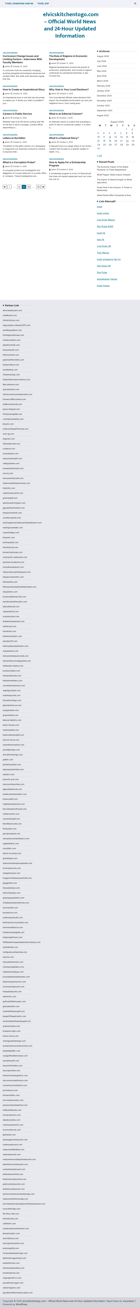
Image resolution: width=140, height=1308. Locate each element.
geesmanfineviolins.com (13, 360)
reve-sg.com (8, 434)
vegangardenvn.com (12, 1278)
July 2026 (101, 61)
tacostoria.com (9, 631)
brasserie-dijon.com (11, 1031)
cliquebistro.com (10, 592)
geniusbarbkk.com (11, 1006)
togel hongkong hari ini (19, 3)
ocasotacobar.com (11, 616)
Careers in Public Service (17, 113)
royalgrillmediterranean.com (15, 1055)
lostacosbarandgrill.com (13, 735)
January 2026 (103, 91)
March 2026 (102, 81)
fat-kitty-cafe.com (11, 1213)
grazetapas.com (10, 858)
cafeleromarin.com (11, 814)
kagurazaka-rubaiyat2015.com (16, 325)
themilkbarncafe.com (12, 824)
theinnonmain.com (11, 355)
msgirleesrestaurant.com (14, 804)
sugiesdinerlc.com (11, 843)
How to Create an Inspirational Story (24, 89)
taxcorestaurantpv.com (13, 1100)
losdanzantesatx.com (12, 636)
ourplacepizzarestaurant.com (16, 1228)
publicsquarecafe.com (13, 917)
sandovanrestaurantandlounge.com (18, 1194)
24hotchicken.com (11, 320)
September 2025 (104, 110)
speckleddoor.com (11, 389)
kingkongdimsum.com (12, 937)
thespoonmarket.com (12, 513)
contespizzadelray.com (13, 419)
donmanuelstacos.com (13, 927)
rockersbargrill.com (11, 819)
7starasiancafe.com (11, 443)
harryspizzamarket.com (13, 1243)
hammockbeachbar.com (13, 784)
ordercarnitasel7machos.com (15, 429)
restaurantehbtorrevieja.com (15, 1199)
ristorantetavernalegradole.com (17, 661)
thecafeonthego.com (12, 700)
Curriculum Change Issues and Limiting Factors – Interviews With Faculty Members (22, 59)
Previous (5, 187)
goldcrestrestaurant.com (14, 1184)
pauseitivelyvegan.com (13, 1283)
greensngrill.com (10, 498)
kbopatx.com (9, 537)
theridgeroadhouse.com (13, 335)
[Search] (135, 4)
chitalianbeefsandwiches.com (16, 902)
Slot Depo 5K (104, 265)
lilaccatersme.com (11, 384)
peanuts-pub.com (11, 779)
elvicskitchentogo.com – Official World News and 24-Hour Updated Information (71, 25)
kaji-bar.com (8, 957)
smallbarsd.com (10, 315)
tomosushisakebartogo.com (15, 1253)
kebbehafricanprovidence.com (16, 379)
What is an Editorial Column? (66, 113)
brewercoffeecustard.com (14, 399)
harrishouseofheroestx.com (15, 601)
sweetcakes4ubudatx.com (15, 794)
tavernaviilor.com (10, 907)
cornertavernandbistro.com (15, 1085)
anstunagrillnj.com (11, 1248)
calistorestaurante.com (13, 493)
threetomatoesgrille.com (13, 932)
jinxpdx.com (8, 424)
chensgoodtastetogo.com (14, 1041)
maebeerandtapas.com (13, 972)
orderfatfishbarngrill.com (14, 1011)
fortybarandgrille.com (12, 414)
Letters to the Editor (14, 138)
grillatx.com (8, 759)
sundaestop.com (10, 369)
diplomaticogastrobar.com (14, 1258)
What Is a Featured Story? (64, 138)
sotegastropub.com (11, 873)
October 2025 (103, 105)
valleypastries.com (11, 463)
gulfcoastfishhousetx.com (14, 1001)
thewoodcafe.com (11, 350)
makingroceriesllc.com (13, 527)
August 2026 (103, 56)
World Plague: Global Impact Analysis (113, 174)
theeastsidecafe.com (12, 991)
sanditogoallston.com (12, 330)
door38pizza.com (11, 1238)
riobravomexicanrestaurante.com (17, 394)
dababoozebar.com (11, 1120)
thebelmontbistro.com (12, 680)
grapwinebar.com (10, 715)
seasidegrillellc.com (11, 1051)
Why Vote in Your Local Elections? (69, 89)
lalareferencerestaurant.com (15, 1164)
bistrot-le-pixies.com (12, 853)
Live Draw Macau (106, 219)
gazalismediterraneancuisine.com (18, 1292)
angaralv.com (9, 439)
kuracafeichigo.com (11, 1209)
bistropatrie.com (10, 582)
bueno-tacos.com (10, 1036)
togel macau (103, 285)
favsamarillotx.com (11, 1095)
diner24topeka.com (11, 893)
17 (98, 140)
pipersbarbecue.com (12, 705)
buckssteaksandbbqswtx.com (16, 977)
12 (110, 137)
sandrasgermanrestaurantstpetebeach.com (22, 522)
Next (43, 187)
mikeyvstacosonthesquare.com (17, 572)
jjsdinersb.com (9, 1134)
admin (7, 66)
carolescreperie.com (12, 517)
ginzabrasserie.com (11, 833)
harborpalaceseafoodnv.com (15, 646)
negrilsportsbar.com (12, 690)
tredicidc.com (9, 488)
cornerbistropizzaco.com (14, 685)
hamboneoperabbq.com (13, 1268)
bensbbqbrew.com (11, 1273)
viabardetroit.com (11, 611)
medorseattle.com (11, 730)
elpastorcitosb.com (11, 345)
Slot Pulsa (102, 272)
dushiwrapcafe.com (11, 695)
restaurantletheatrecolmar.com (16, 483)
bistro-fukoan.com (11, 725)
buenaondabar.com (11, 670)
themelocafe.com (10, 1218)
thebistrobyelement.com (13, 621)
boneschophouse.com (12, 552)
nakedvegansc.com (11, 1287)
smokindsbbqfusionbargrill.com (17, 1021)
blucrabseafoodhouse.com (15, 809)
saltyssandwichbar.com (13, 769)
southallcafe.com (10, 947)
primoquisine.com (10, 542)
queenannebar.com (11, 1026)
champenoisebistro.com (13, 967)
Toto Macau (103, 252)
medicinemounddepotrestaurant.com (19, 1159)
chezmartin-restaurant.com (15, 557)
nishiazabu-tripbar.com (13, 666)
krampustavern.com (12, 1115)
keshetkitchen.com (11, 1263)
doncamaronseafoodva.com (15, 1080)
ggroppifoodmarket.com (14, 508)
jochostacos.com (10, 1090)
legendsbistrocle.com (12, 789)
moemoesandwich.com (13, 1125)
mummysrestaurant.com (13, 986)
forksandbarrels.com (12, 675)
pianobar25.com (10, 641)
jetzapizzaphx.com (11, 1233)
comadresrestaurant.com (14, 1169)
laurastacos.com (10, 912)
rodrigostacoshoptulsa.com (15, 952)
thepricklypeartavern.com (14, 981)
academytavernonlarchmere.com (17, 1046)
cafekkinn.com (9, 1223)
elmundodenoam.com (12, 310)
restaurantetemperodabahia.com (17, 863)
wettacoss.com (9, 626)
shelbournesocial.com (12, 404)
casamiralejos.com (11, 532)
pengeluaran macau (107, 279)
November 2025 (104, 100)
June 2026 (102, 66)
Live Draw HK (104, 246)
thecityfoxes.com (10, 547)
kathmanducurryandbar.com (15, 922)
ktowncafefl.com (10, 799)
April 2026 (102, 76)
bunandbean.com (10, 453)
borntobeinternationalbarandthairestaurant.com (24, 1204)
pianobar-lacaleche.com (13, 562)
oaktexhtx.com (9, 996)
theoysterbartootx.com (13, 962)
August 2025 (103, 115)
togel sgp (43, 3)
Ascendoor (128, 1301)
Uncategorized (10, 53)
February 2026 (103, 86)
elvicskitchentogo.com (13, 754)
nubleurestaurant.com (12, 1144)
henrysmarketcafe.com (13, 478)
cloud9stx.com (9, 848)
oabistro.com (8, 774)
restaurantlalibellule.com (13, 1149)
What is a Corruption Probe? (19, 162)
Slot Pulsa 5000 (105, 226)
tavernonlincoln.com (12, 1130)
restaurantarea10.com (12, 458)
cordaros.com (9, 448)
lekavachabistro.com (12, 720)
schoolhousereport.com (13, 567)
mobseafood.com (10, 651)
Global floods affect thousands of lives (114, 195)
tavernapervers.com (12, 868)
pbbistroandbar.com (12, 764)
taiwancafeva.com (11, 364)
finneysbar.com (9, 828)
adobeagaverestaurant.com (15, 1139)
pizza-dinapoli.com (11, 409)
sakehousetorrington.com (14, 503)
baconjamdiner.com (11, 1070)
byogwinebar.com (11, 710)
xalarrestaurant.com (12, 1154)
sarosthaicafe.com (11, 1060)
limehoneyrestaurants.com (14, 1179)
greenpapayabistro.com (13, 898)
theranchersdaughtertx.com (15, 1075)
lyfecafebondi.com (11, 606)
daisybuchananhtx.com (13, 577)
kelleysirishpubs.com (12, 1110)
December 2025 (104, 95)
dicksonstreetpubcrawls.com (16, 656)
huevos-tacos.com (11, 740)
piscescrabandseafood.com (15, 1105)
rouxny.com (8, 473)
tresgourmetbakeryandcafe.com (17, 878)
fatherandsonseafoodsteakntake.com (19, 587)
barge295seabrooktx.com (14, 1016)
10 (29, 187)
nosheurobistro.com (11, 340)
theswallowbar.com (11, 888)
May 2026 (101, 71)
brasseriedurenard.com (13, 468)
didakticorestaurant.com (14, 1189)
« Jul (99, 155)
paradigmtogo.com (11, 749)
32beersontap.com (11, 374)
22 (127, 140)
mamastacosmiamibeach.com (16, 838)
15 (38, 187)
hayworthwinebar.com (12, 1065)
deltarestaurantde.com (13, 1174)
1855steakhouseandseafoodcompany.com (21, 942)
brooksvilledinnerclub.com (14, 596)
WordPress (21, 1304)
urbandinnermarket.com (13, 745)
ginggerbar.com (10, 883)
